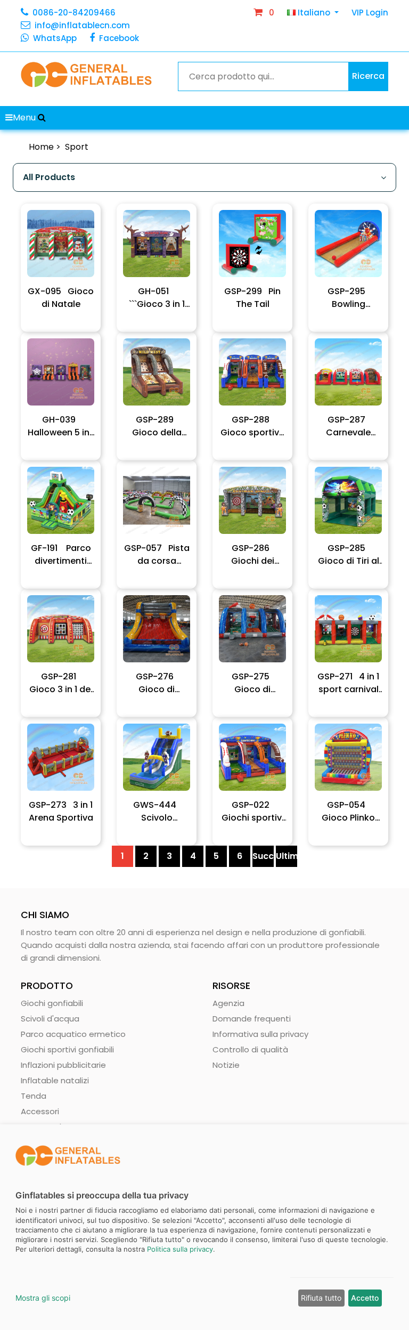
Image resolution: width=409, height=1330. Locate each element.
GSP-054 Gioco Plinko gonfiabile (348, 811)
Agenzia (228, 1003)
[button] (42, 117)
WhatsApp (55, 38)
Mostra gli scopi (42, 1297)
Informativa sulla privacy (260, 1034)
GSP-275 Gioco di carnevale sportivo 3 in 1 (253, 683)
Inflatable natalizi (55, 1080)
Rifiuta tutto (321, 1297)
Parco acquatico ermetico (73, 1034)
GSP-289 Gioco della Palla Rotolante (157, 426)
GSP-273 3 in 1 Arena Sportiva (61, 811)
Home (41, 147)
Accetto (365, 1297)
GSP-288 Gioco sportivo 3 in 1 (252, 426)
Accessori (40, 1111)
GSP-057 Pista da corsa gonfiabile (157, 554)
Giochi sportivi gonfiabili (67, 1049)
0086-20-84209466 (74, 12)
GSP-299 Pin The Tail (252, 297)
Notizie (226, 1065)
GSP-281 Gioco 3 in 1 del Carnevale (61, 683)
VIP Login (369, 12)
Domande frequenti (251, 1018)
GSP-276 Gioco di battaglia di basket (156, 683)
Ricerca (368, 76)
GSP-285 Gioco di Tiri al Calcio (348, 554)
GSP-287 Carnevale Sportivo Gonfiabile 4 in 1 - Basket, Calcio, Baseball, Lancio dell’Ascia (348, 426)
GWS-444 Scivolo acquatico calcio (157, 811)
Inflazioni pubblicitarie (63, 1065)
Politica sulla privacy (180, 1249)
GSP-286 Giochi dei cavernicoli (252, 554)
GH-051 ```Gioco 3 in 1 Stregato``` (157, 298)
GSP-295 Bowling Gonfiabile (348, 298)
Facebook (119, 38)
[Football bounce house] (60, 243)
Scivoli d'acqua (50, 1018)
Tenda (33, 1095)
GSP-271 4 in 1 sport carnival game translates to (348, 683)
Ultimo (286, 856)
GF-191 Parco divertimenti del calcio (61, 554)
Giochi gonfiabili (52, 1003)
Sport (76, 147)
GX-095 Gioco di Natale (61, 297)
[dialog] (204, 1227)
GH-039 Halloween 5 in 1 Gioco (61, 426)
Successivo (263, 856)
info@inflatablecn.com (82, 25)
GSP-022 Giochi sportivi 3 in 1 (253, 811)
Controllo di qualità (250, 1049)
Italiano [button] (314, 12)
